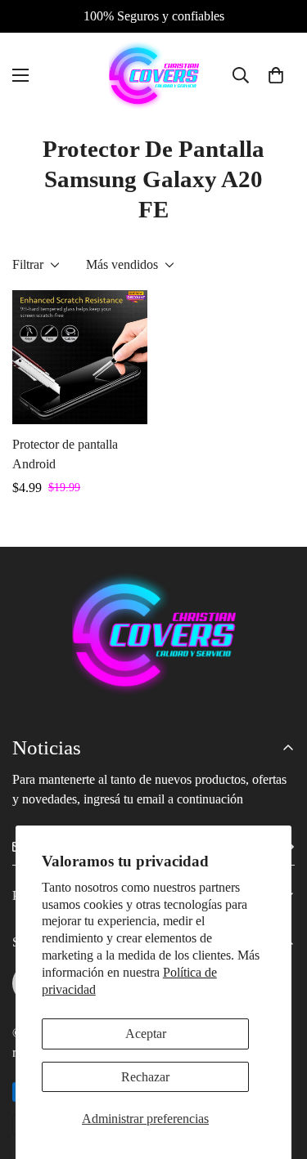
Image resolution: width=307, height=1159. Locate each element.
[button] (276, 75)
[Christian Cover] (154, 75)
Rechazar (145, 1077)
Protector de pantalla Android (65, 454)
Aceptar (145, 1033)
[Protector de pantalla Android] (79, 357)
